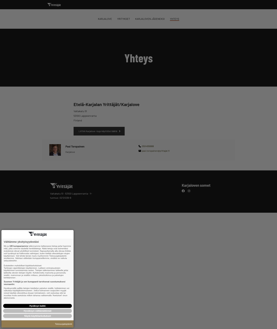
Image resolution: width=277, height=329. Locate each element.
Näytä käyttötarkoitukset (37, 316)
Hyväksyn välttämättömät (37, 311)
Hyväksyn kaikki (37, 306)
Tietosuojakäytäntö (63, 324)
